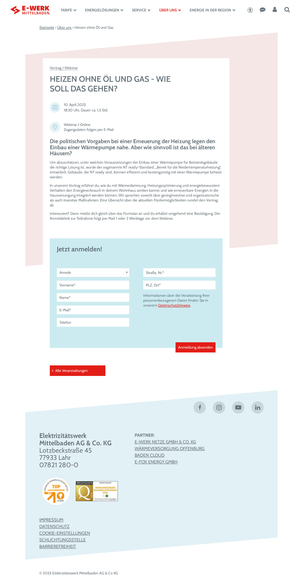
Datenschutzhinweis (174, 305)
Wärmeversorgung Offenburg (170, 448)
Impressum (51, 519)
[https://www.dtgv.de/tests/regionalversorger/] (97, 492)
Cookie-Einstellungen (64, 533)
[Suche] (287, 10)
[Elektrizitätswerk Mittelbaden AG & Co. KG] (31, 10)
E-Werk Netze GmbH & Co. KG (165, 441)
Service (139, 10)
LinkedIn (257, 407)
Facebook (200, 407)
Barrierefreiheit (57, 546)
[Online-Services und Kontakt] (262, 10)
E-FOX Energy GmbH (156, 461)
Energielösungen (102, 10)
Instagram (219, 407)
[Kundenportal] (275, 10)
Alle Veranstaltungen (71, 370)
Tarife (66, 10)
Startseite (46, 27)
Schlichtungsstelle (62, 539)
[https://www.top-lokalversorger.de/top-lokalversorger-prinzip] (57, 492)
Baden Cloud (149, 455)
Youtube (238, 407)
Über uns (168, 10)
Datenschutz (54, 526)
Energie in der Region (210, 10)
